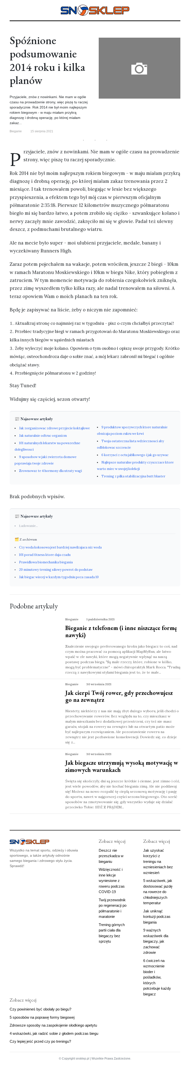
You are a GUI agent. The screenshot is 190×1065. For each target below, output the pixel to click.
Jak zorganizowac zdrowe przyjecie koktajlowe (54, 428)
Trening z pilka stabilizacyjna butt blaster (133, 476)
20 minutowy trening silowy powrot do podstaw (56, 570)
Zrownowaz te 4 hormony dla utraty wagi (50, 471)
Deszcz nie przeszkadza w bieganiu (111, 856)
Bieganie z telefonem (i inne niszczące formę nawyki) (121, 631)
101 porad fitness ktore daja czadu (45, 555)
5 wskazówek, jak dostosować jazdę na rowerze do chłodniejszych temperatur (157, 891)
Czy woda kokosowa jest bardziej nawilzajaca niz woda (60, 547)
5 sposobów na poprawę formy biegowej (42, 1017)
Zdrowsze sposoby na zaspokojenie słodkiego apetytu (53, 1025)
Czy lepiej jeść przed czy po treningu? (40, 1041)
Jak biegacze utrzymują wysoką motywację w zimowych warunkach (121, 766)
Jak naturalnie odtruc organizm (43, 436)
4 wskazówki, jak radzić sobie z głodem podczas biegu (54, 1033)
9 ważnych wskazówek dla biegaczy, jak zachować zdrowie (155, 941)
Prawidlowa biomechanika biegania (46, 562)
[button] (11, 9)
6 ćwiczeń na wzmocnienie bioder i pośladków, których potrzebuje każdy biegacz (157, 977)
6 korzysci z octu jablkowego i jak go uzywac (134, 455)
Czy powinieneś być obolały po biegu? (40, 1009)
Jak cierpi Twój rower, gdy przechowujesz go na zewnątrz (119, 696)
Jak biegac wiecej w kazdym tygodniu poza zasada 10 (59, 577)
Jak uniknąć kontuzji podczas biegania (156, 916)
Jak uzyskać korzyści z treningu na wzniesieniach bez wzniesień (158, 861)
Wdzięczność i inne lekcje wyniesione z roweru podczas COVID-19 (112, 880)
